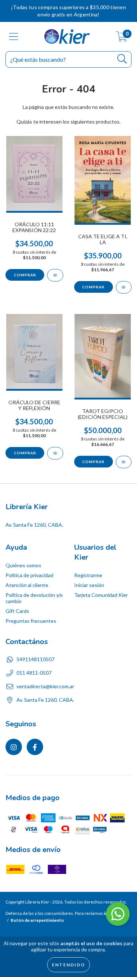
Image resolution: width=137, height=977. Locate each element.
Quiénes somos (23, 565)
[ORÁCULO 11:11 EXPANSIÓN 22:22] (55, 275)
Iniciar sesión (89, 585)
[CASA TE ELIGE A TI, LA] (124, 287)
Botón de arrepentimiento (37, 920)
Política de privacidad (29, 575)
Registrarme (88, 575)
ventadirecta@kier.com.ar (45, 686)
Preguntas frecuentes (30, 621)
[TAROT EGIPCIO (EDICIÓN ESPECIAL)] (124, 462)
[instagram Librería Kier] (13, 747)
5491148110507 (35, 659)
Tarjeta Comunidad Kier (101, 595)
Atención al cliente (26, 585)
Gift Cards (17, 611)
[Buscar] (122, 59)
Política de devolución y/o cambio (34, 598)
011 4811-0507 (34, 673)
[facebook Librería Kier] (35, 747)
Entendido (68, 964)
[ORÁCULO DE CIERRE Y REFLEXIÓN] (55, 453)
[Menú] (13, 36)
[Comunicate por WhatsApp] (118, 914)
